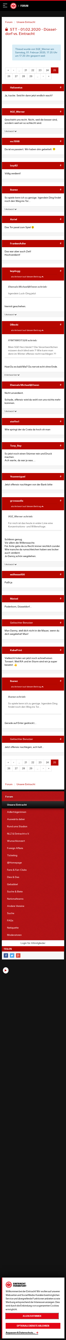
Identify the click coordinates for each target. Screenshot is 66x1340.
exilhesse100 (17, 574)
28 (23, 76)
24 (47, 70)
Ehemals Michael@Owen (24, 384)
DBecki (14, 324)
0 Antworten (10, 375)
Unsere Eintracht (26, 22)
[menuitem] (33, 804)
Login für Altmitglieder (33, 943)
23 (40, 70)
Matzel (14, 598)
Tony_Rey (15, 445)
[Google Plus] (18, 955)
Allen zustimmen (32, 1316)
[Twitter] (12, 955)
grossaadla (16, 500)
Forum (24, 5)
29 (30, 76)
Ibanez (14, 189)
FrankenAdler (18, 243)
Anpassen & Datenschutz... (20, 1332)
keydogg (15, 270)
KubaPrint (16, 650)
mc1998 (15, 141)
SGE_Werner (17, 111)
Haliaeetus (16, 87)
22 (32, 70)
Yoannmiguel (17, 476)
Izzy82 (14, 165)
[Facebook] (6, 955)
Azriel (13, 219)
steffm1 (14, 421)
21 (25, 70)
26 (8, 76)
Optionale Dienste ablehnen (33, 1325)
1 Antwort (9, 131)
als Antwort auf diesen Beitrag (26, 276)
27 (16, 76)
